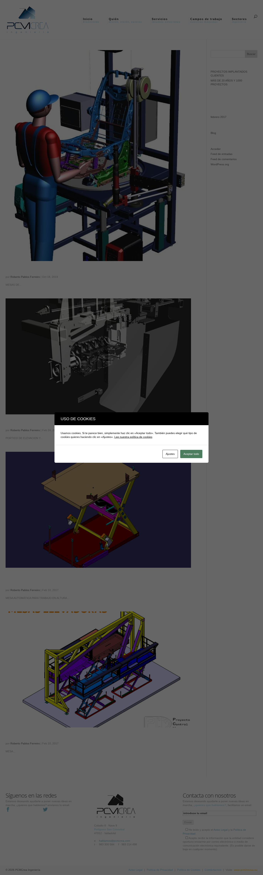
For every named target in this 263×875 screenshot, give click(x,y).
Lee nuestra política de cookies (133, 436)
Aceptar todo (191, 453)
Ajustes (170, 453)
